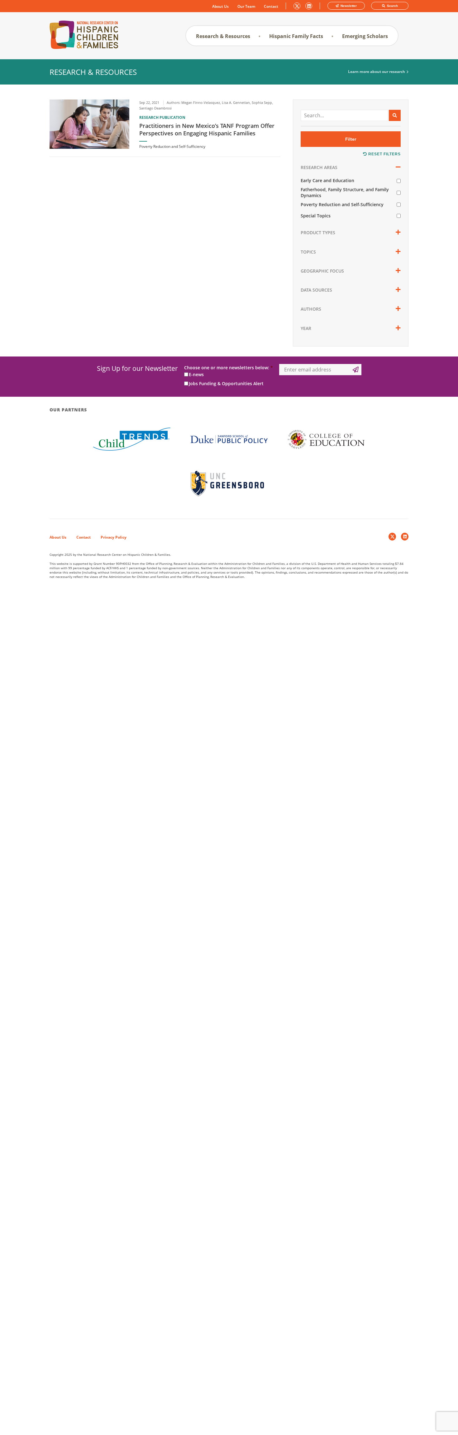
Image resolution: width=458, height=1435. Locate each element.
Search (392, 5)
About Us (220, 6)
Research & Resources (223, 36)
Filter (350, 139)
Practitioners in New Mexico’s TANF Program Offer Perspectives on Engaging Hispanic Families (206, 129)
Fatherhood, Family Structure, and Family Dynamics (345, 192)
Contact (271, 6)
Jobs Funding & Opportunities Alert (226, 383)
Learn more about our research (377, 71)
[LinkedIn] (404, 537)
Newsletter (348, 5)
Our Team (246, 6)
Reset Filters (384, 154)
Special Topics (316, 216)
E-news (196, 374)
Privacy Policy (113, 537)
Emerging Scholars (365, 36)
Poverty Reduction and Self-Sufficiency (342, 204)
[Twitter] (392, 537)
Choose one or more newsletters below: (228, 368)
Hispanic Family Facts (296, 36)
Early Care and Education (327, 180)
